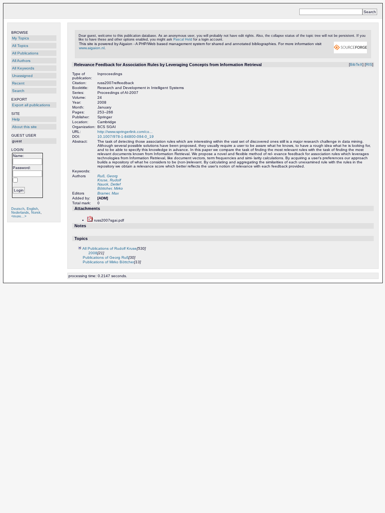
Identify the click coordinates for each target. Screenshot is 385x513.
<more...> (18, 216)
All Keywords (23, 68)
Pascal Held (182, 39)
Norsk (36, 212)
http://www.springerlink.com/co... (125, 132)
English (32, 209)
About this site (24, 127)
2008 (92, 253)
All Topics (20, 46)
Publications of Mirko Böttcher (108, 262)
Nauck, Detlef (109, 184)
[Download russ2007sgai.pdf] (90, 220)
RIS (369, 64)
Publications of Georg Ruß (106, 257)
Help (16, 119)
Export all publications (31, 105)
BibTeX (356, 64)
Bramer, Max (108, 193)
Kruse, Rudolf (109, 180)
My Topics (20, 38)
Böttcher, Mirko (110, 188)
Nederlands (20, 212)
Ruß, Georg (107, 176)
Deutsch (17, 209)
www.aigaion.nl (92, 48)
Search (18, 91)
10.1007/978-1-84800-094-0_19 (125, 136)
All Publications (25, 53)
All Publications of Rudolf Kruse (109, 248)
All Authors (21, 61)
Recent (18, 83)
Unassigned (22, 76)
